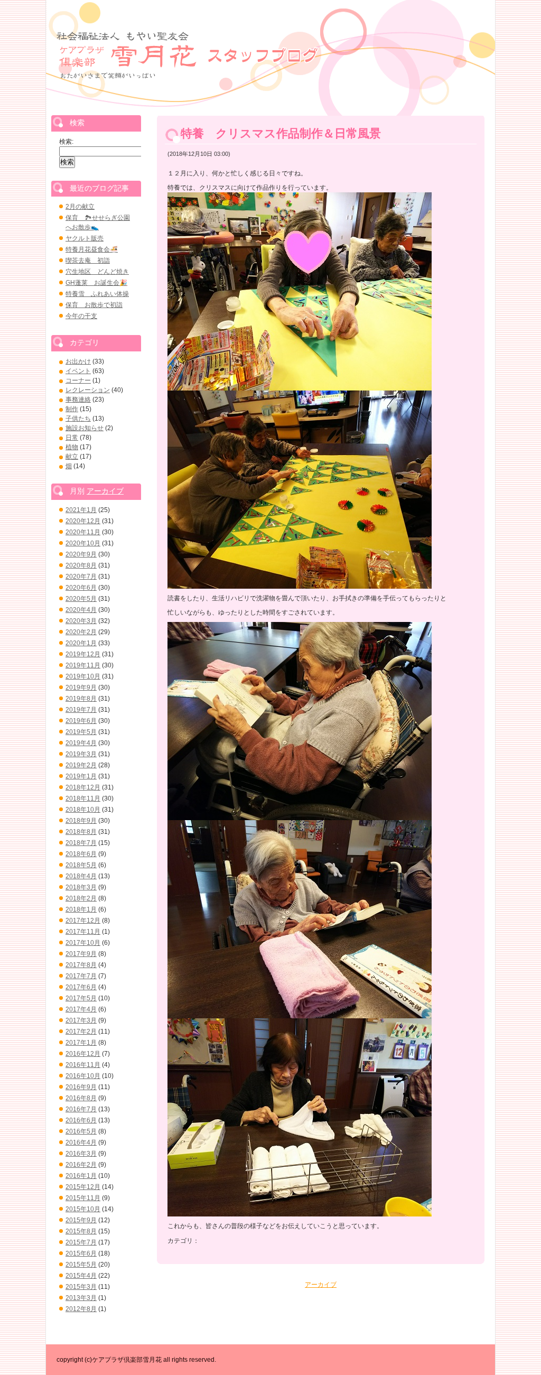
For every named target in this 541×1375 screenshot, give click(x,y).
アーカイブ (321, 1284)
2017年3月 (81, 1020)
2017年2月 (81, 1031)
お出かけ (78, 361)
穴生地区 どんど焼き (97, 271)
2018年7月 (81, 843)
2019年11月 (83, 665)
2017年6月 (81, 987)
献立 (72, 456)
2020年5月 (81, 598)
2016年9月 (81, 1087)
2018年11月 (83, 798)
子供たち (78, 418)
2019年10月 (83, 676)
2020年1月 (81, 643)
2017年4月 (81, 1009)
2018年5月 (81, 865)
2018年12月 (83, 787)
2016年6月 (81, 1120)
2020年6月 (81, 587)
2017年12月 (83, 920)
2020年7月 (81, 576)
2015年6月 (81, 1253)
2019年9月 (81, 687)
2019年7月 (81, 709)
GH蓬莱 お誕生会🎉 (96, 282)
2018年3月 (81, 887)
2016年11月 (83, 1065)
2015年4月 (81, 1275)
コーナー (78, 380)
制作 (72, 409)
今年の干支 (81, 316)
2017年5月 (81, 998)
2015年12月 (83, 1187)
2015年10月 (83, 1209)
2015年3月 (81, 1286)
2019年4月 (81, 743)
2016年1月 (81, 1175)
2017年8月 (81, 965)
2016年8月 (81, 1098)
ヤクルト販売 (85, 238)
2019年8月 (81, 698)
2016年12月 (83, 1053)
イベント (78, 371)
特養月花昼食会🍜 (92, 249)
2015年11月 (83, 1198)
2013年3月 (81, 1298)
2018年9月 (81, 820)
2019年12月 (83, 654)
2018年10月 (83, 809)
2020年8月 (81, 565)
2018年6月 (81, 854)
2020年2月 (81, 632)
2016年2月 (81, 1164)
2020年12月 (83, 521)
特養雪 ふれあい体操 (97, 294)
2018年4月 (81, 876)
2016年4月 (81, 1142)
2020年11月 (83, 532)
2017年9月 (81, 954)
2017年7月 (81, 976)
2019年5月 (81, 732)
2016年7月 (81, 1109)
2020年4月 (81, 610)
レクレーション (88, 390)
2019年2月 (81, 765)
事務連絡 (78, 399)
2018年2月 (81, 898)
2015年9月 (81, 1220)
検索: (66, 141)
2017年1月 (81, 1042)
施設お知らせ (85, 428)
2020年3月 (81, 621)
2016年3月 (81, 1153)
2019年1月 (81, 776)
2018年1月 (81, 909)
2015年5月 (81, 1264)
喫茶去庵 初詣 (88, 260)
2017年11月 (83, 931)
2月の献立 (80, 206)
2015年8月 (81, 1231)
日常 (72, 437)
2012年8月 (81, 1309)
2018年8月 (81, 831)
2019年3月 (81, 754)
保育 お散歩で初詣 (94, 305)
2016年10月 (83, 1076)
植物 (72, 447)
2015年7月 (81, 1242)
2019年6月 (81, 720)
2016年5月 (81, 1131)
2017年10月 (83, 942)
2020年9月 (81, 554)
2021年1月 (81, 510)
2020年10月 (83, 543)
